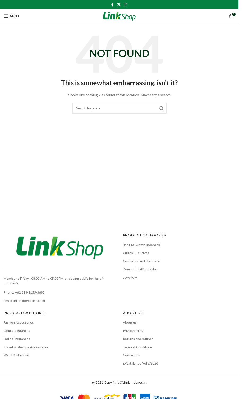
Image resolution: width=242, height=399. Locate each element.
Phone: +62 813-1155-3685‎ (24, 292)
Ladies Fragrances (17, 339)
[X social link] (118, 4)
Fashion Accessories (19, 322)
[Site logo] (119, 16)
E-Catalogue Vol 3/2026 (140, 363)
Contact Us (131, 355)
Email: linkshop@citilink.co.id (24, 301)
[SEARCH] (161, 108)
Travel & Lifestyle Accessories (26, 347)
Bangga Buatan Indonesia (142, 245)
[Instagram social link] (125, 4)
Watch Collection (16, 355)
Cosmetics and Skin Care (141, 261)
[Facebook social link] (112, 4)
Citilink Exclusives (136, 253)
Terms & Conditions (137, 347)
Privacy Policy (133, 331)
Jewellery (130, 277)
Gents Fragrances (17, 331)
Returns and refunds (138, 339)
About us (130, 322)
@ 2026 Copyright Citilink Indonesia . (119, 382)
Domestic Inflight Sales (140, 269)
